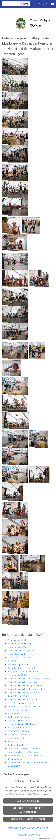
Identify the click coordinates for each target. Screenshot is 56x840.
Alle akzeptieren (28, 801)
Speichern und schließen (28, 819)
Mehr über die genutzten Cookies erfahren (28, 827)
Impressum (21, 834)
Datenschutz (34, 834)
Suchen (25, 3)
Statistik (22, 781)
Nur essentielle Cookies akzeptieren (28, 810)
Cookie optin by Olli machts (45, 838)
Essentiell (36, 781)
